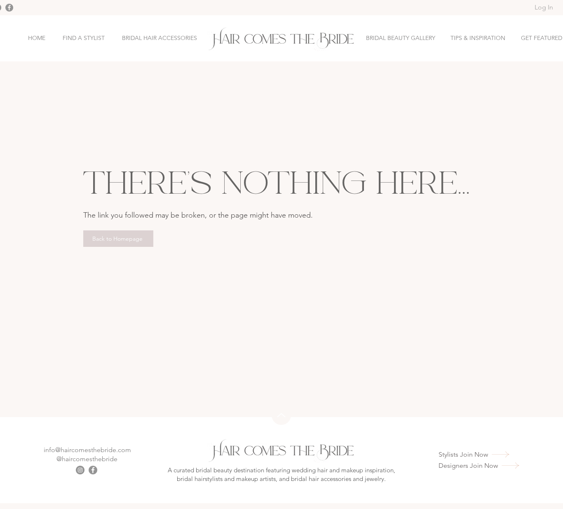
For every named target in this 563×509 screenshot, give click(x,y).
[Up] (281, 415)
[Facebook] (9, 8)
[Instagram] (80, 470)
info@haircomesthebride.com (87, 450)
